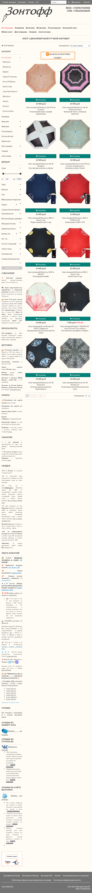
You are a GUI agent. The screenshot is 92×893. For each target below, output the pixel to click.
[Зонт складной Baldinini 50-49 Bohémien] (74, 353)
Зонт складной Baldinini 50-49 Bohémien (75, 384)
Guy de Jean (7, 86)
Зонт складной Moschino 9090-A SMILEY (41, 273)
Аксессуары (44, 32)
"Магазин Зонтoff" (83, 887)
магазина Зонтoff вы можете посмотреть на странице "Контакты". (12, 294)
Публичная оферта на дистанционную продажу (31, 880)
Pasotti (5, 101)
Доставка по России (11, 876)
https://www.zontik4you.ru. (10, 282)
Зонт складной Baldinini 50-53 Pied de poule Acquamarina (75, 165)
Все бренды (7, 28)
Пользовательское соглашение (75, 876)
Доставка (22, 2)
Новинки (19, 28)
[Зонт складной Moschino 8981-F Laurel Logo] (40, 188)
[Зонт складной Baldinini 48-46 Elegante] (40, 134)
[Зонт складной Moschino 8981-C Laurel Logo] (74, 242)
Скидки (33, 32)
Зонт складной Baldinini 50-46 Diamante (41, 384)
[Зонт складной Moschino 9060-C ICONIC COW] (74, 188)
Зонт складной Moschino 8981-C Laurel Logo (75, 273)
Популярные (54, 28)
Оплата (31, 2)
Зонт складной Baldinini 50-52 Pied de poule (40, 108)
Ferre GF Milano (9, 82)
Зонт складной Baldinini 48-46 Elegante (41, 165)
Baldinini (7, 62)
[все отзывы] (12, 859)
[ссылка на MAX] (16, 662)
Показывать (79, 396)
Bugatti (6, 72)
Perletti (6, 106)
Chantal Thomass (10, 77)
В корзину (41, 100)
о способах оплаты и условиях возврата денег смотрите (12, 430)
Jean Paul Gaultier (10, 91)
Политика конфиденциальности (67, 880)
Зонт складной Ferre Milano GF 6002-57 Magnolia (41, 327)
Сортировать (64, 46)
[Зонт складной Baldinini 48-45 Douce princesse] (74, 78)
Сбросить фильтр (12, 268)
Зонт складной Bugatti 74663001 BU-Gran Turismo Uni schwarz (75, 327)
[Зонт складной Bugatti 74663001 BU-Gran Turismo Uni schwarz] (74, 296)
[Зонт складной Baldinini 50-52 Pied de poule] (40, 78)
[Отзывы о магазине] (5, 731)
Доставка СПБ (46, 876)
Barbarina (7, 67)
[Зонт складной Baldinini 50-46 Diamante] (40, 353)
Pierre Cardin (8, 111)
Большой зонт (70, 28)
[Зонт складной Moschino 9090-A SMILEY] (40, 242)
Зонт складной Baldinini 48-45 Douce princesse (75, 108)
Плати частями (9, 2)
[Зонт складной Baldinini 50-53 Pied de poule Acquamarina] (74, 134)
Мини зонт (7, 32)
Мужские (41, 28)
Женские (30, 28)
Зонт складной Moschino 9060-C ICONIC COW (75, 219)
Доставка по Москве (30, 876)
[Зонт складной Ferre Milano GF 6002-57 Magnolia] (40, 296)
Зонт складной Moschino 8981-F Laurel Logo (41, 219)
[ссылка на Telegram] (9, 662)
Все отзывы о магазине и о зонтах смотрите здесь (12, 715)
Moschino (7, 96)
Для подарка (20, 32)
